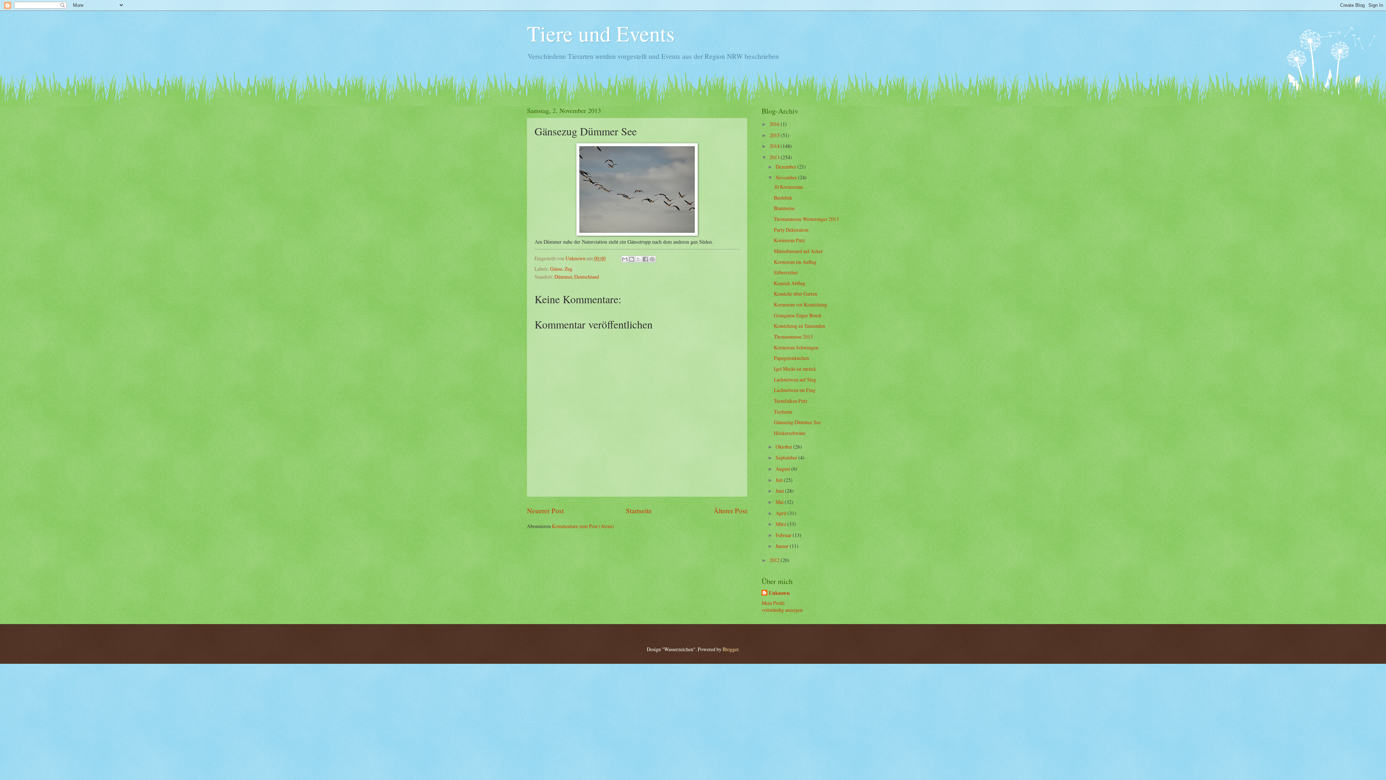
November (787, 177)
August (783, 468)
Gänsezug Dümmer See (797, 422)
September (787, 457)
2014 (775, 146)
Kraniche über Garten (795, 293)
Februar (784, 535)
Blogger (730, 649)
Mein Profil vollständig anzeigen (782, 606)
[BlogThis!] (631, 259)
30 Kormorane (788, 186)
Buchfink (783, 197)
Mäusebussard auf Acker (798, 251)
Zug (568, 268)
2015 (775, 135)
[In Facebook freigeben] (645, 259)
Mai (780, 501)
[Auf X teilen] (638, 259)
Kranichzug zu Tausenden (799, 325)
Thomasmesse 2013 (793, 336)
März (781, 523)
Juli (780, 479)
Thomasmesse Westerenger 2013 (806, 218)
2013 (775, 157)
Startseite (639, 510)
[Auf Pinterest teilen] (652, 259)
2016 (775, 124)
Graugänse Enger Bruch (797, 315)
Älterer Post (730, 510)
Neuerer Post (545, 510)
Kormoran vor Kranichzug (800, 304)
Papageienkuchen (791, 357)
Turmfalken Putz (790, 400)
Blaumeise (784, 208)
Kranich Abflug (789, 283)
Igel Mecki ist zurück (795, 368)
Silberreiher (786, 272)
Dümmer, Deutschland (576, 276)
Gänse (556, 268)
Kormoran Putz (789, 240)
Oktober (784, 446)
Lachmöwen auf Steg (795, 379)
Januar (783, 545)
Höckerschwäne (790, 433)
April (782, 513)
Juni (780, 490)
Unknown (779, 593)
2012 (775, 560)
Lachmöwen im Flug (794, 390)
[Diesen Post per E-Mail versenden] (624, 259)
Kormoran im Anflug (795, 261)
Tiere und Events (601, 33)
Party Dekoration (791, 229)
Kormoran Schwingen (796, 347)
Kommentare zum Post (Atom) (583, 526)
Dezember (786, 166)
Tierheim (783, 411)
